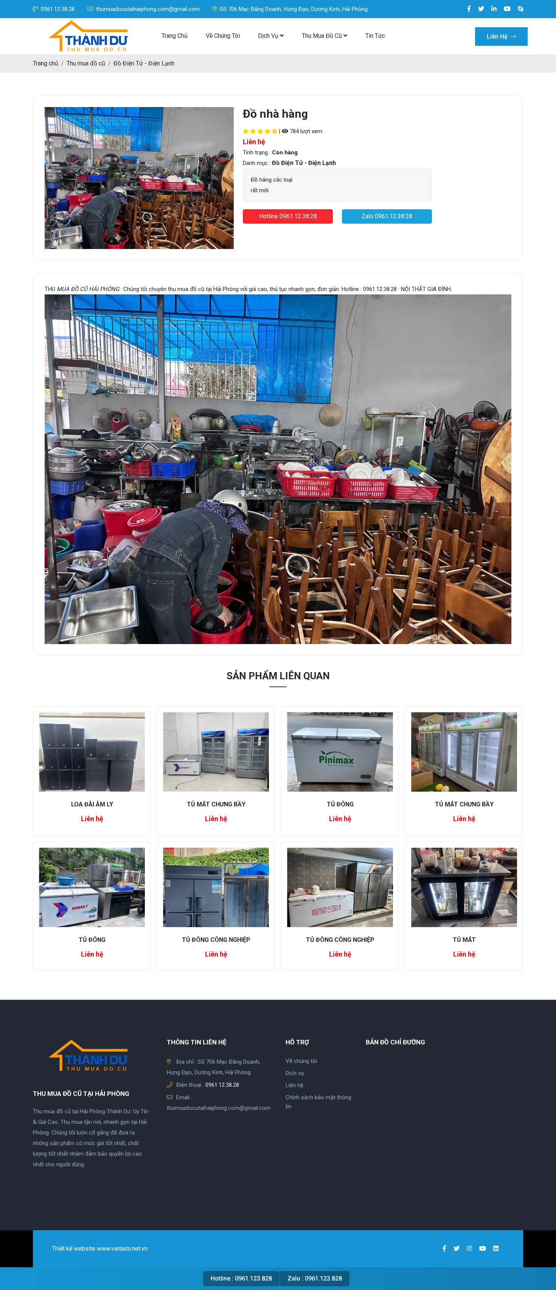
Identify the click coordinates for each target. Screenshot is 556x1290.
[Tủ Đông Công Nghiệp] (216, 886)
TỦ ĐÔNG (340, 804)
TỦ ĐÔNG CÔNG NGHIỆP (216, 939)
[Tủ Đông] (340, 751)
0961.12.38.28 (58, 9)
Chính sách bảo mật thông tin (318, 1102)
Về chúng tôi (223, 35)
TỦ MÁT (464, 939)
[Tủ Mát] (464, 886)
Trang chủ (175, 35)
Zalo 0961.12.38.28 (387, 216)
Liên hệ (498, 36)
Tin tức (375, 35)
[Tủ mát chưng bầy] (216, 751)
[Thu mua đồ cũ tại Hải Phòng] (91, 36)
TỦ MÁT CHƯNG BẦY (216, 804)
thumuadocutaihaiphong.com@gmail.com (148, 9)
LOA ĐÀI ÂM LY (92, 804)
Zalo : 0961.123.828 (314, 1278)
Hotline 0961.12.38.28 (288, 216)
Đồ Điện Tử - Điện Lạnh (143, 63)
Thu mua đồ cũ (322, 35)
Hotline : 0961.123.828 (241, 1278)
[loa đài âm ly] (92, 751)
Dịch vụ (269, 35)
